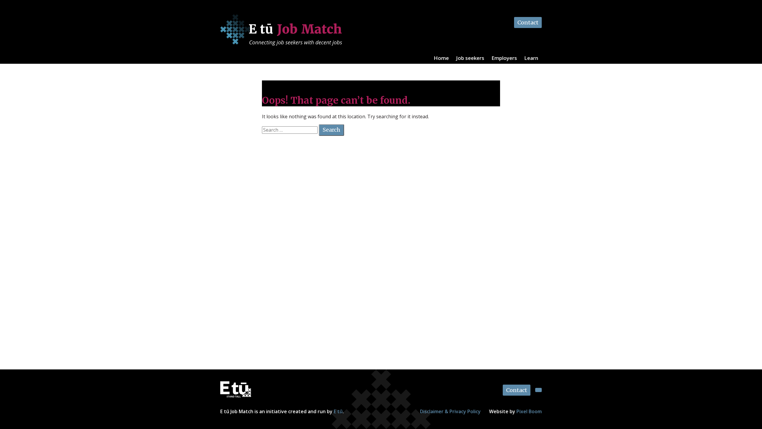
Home (441, 58)
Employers (504, 58)
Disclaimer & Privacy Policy (450, 411)
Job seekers (470, 58)
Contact (527, 22)
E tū (338, 411)
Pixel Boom (529, 411)
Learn (531, 58)
